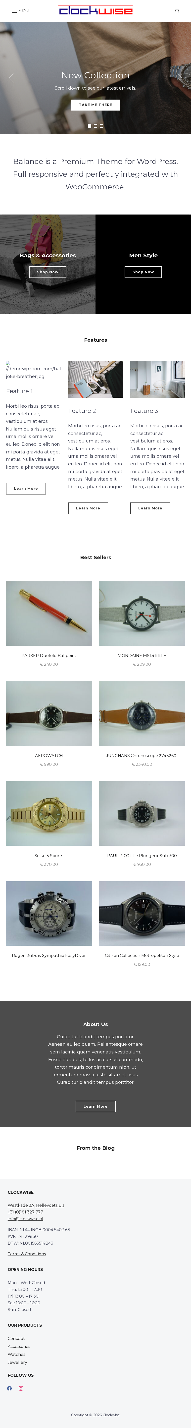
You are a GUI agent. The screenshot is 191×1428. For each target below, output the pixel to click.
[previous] (12, 78)
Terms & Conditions (27, 1254)
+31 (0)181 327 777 (25, 1212)
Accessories (19, 1346)
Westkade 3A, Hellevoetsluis (36, 1205)
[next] (179, 78)
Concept (16, 1338)
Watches (16, 1354)
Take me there (95, 105)
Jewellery (17, 1362)
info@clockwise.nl (25, 1218)
